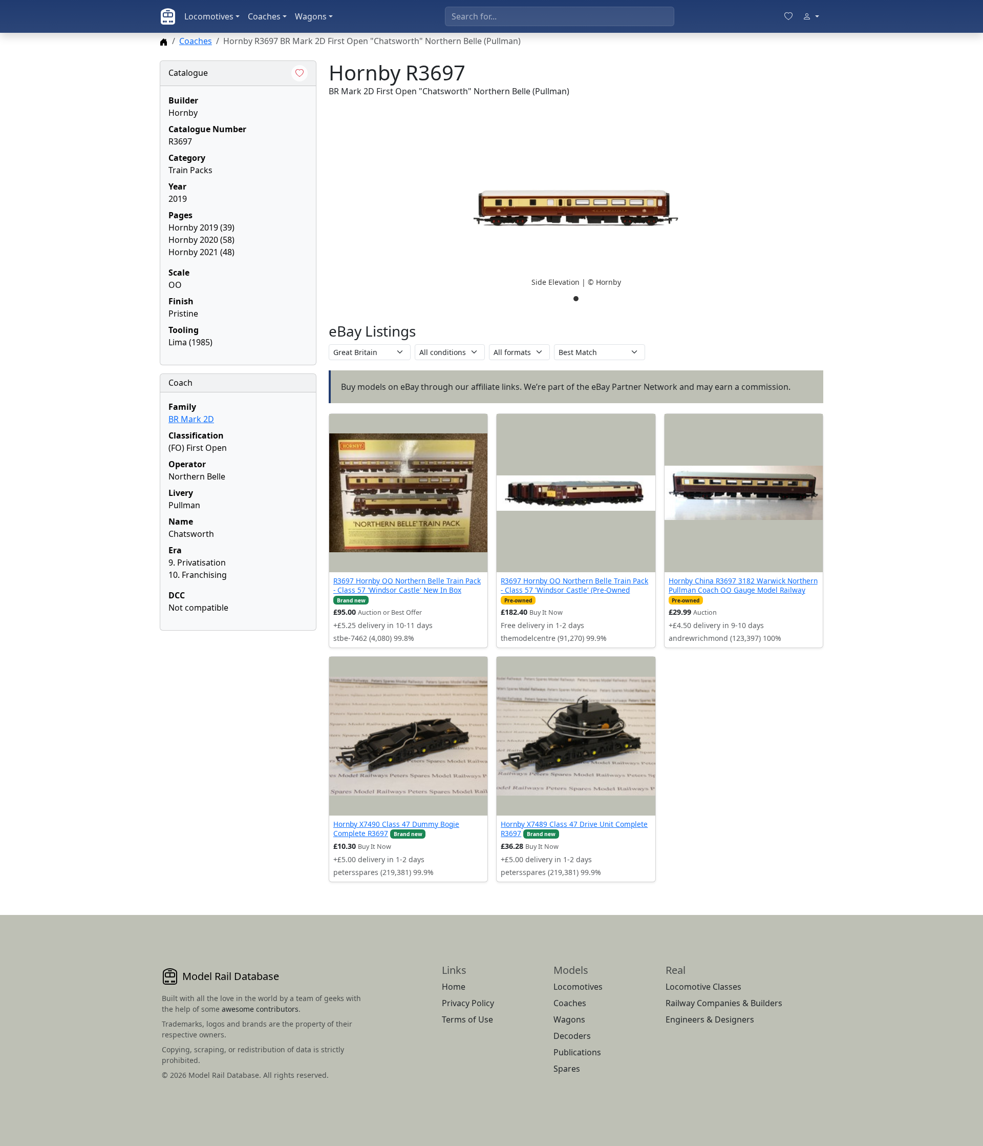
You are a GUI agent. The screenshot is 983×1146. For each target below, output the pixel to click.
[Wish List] (788, 16)
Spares (566, 1068)
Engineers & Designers (710, 1019)
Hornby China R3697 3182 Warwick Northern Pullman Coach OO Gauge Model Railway (743, 585)
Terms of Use (467, 1019)
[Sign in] (811, 16)
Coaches (264, 16)
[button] (576, 208)
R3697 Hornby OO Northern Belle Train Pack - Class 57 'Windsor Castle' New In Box (407, 585)
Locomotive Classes (703, 986)
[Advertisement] (238, 703)
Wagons (311, 16)
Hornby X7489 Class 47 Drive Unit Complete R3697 (574, 828)
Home (453, 986)
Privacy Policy (468, 1003)
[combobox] (559, 16)
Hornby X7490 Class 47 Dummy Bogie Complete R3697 (396, 828)
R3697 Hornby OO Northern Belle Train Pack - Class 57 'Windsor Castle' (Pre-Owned (574, 585)
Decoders (572, 1035)
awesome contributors (260, 1009)
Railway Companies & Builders (724, 1003)
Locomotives (208, 16)
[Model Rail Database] (168, 16)
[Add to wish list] (299, 73)
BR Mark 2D (191, 419)
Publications (577, 1052)
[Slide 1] (576, 298)
